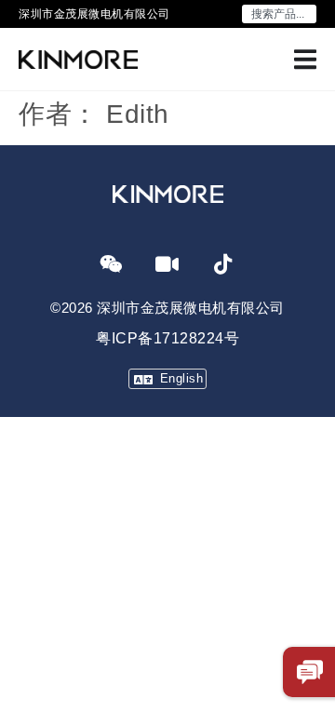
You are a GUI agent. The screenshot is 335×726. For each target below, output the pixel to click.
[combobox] (279, 14)
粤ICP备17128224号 (167, 338)
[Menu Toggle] (305, 59)
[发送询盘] (310, 672)
